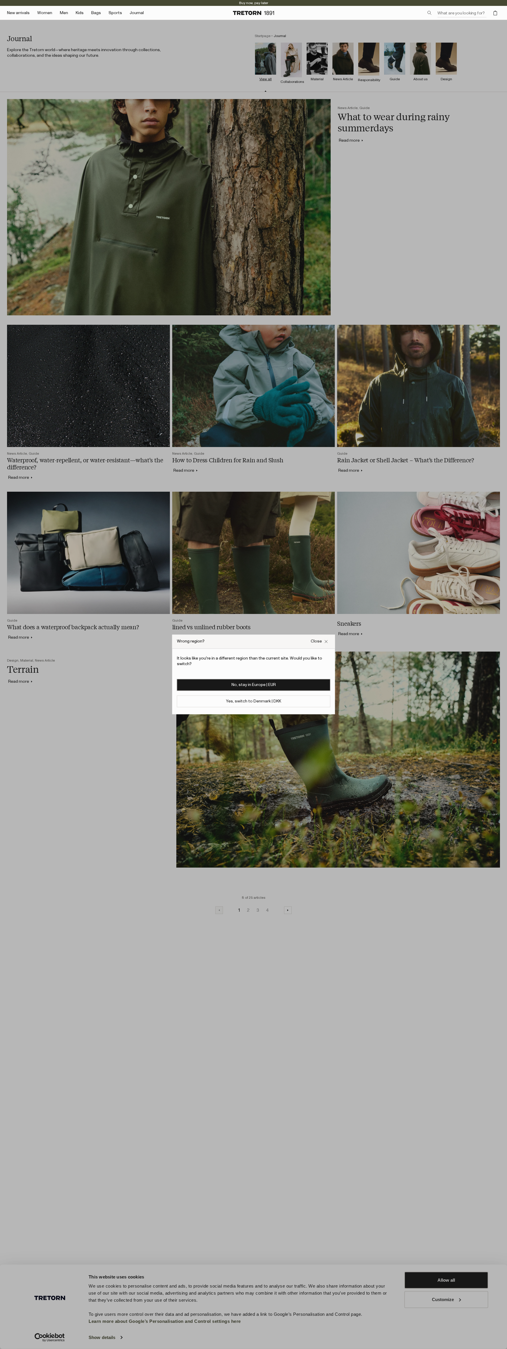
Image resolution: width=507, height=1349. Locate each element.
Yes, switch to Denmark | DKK (253, 701)
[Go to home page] (253, 13)
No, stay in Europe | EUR (253, 685)
